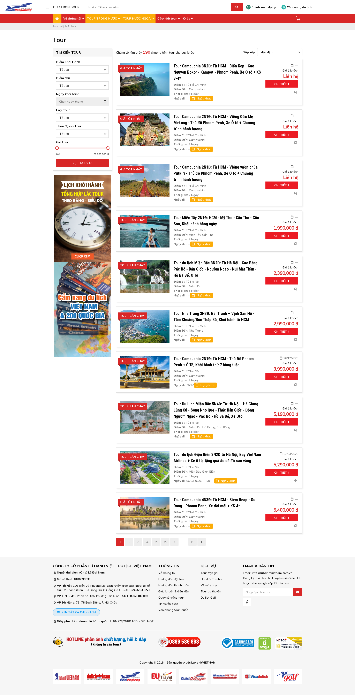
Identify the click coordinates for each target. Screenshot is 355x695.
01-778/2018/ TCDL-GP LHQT (133, 621)
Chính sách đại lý (263, 7)
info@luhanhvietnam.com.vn (272, 573)
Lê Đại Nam (96, 572)
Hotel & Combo (211, 579)
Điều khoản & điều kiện (173, 591)
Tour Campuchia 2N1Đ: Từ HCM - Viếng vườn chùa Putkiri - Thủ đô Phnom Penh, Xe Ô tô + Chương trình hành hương (216, 173)
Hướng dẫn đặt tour (171, 579)
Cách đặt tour (167, 18)
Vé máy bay (209, 585)
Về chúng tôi (72, 18)
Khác (186, 18)
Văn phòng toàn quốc (173, 610)
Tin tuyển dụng (168, 604)
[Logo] (18, 7)
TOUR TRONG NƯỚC (102, 18)
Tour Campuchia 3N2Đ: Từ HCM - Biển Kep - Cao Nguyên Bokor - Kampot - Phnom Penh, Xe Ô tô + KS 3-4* (217, 72)
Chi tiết (281, 84)
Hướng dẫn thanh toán (173, 585)
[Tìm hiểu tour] (82, 218)
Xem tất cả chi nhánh (78, 612)
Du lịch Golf (208, 597)
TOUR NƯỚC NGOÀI (137, 18)
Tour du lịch (60, 26)
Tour (73, 26)
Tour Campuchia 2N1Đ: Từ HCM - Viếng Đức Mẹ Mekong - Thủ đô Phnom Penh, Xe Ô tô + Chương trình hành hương (214, 122)
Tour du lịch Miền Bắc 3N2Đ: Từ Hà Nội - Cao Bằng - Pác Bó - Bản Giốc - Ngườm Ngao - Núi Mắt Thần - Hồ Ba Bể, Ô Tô (217, 269)
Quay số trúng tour (171, 597)
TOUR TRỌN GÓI (63, 7)
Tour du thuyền (211, 591)
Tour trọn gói (209, 573)
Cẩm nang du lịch (299, 7)
